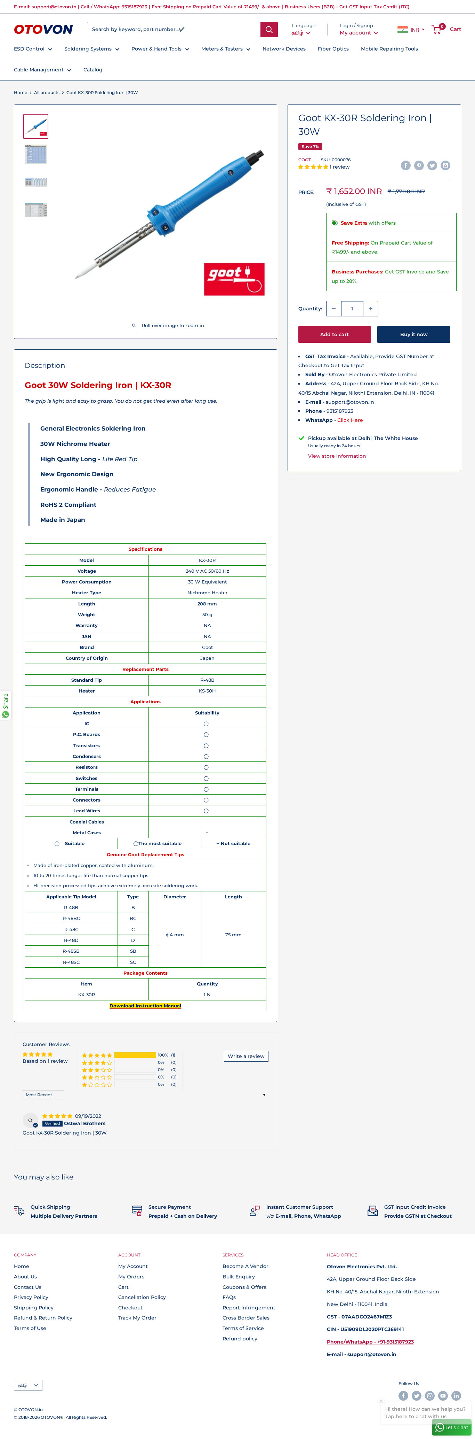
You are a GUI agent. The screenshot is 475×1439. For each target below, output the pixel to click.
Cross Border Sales (246, 1318)
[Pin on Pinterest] (419, 165)
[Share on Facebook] (406, 165)
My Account (133, 1266)
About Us (25, 1277)
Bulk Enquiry (239, 1277)
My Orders (131, 1277)
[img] (58, 1116)
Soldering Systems (88, 49)
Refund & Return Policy (43, 1318)
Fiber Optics (333, 49)
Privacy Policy (31, 1297)
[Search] (269, 29)
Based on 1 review (45, 1061)
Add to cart (334, 334)
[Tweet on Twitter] (432, 165)
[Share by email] (445, 165)
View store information (337, 456)
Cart (123, 1287)
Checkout (130, 1308)
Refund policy (240, 1339)
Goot (304, 159)
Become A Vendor (245, 1266)
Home (20, 92)
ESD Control (29, 49)
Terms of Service (243, 1328)
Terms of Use (30, 1328)
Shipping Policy (34, 1308)
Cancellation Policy (142, 1297)
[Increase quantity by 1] (370, 308)
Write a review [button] (246, 1056)
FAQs (229, 1297)
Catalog (93, 70)
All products (46, 92)
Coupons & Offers (244, 1287)
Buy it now (414, 334)
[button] (314, 167)
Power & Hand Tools (156, 49)
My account (356, 32)
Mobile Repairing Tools (389, 49)
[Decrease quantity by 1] (334, 308)
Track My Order (137, 1318)
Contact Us (27, 1287)
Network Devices (284, 49)
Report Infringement (249, 1308)
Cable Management (39, 70)
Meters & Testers (222, 49)
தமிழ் (22, 1385)
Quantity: (310, 308)
